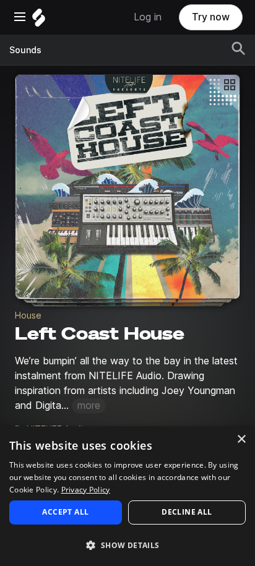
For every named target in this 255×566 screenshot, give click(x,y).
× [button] (241, 439)
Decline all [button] (187, 512)
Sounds (25, 50)
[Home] (38, 20)
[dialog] (127, 496)
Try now (211, 17)
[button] (127, 545)
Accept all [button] (65, 512)
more (88, 405)
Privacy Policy (85, 489)
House (28, 315)
